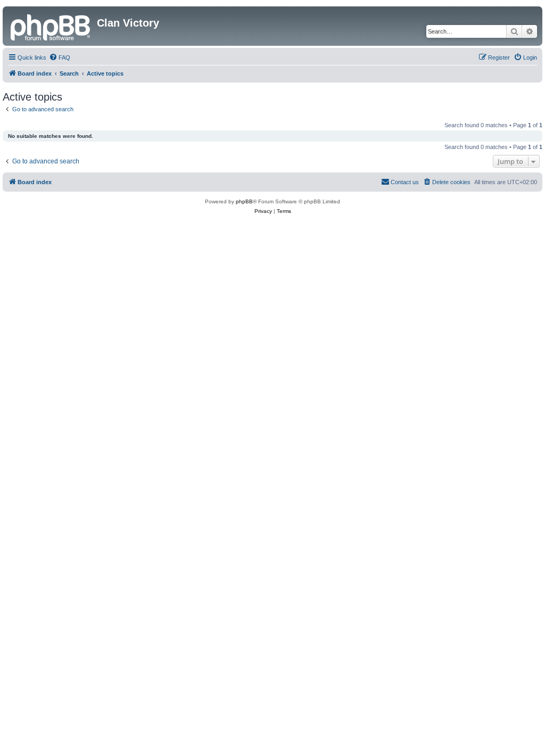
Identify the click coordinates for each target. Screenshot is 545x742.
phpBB (244, 201)
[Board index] (51, 26)
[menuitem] (59, 57)
